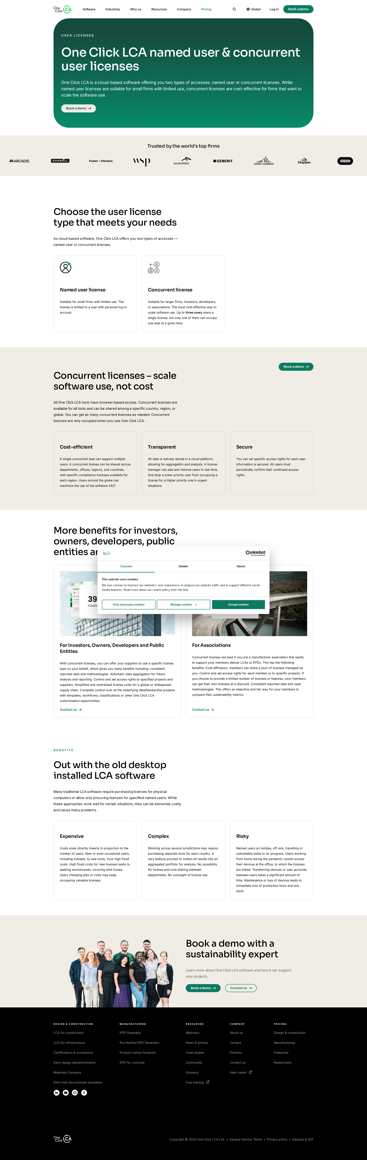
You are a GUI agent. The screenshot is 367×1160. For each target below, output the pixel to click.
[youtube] (66, 1093)
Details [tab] (183, 566)
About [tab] (241, 566)
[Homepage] (63, 9)
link (185, 590)
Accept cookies (238, 604)
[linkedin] (57, 1093)
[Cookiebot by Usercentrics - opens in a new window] (248, 553)
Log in (274, 9)
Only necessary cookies (129, 604)
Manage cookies (181, 604)
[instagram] (75, 1093)
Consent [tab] (126, 566)
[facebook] (84, 1093)
